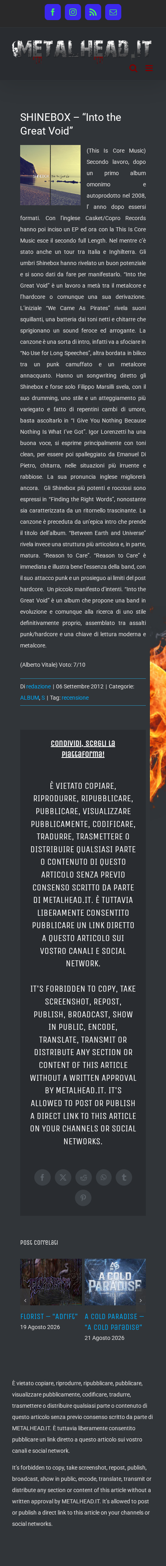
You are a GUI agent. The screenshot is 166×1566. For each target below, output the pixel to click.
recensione (75, 697)
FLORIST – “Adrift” (49, 1316)
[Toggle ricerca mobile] (133, 68)
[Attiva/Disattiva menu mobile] (149, 68)
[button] (25, 1300)
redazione (38, 686)
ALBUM (29, 697)
